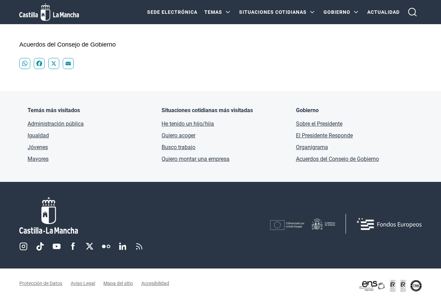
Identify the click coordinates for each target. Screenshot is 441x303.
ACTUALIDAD (383, 12)
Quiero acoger (178, 135)
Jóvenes (38, 147)
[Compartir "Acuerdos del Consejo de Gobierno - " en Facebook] (39, 63)
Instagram (23, 246)
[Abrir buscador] (412, 12)
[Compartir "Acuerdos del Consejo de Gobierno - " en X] (53, 63)
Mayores (38, 159)
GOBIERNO (337, 12)
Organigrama (312, 147)
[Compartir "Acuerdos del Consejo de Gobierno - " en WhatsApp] (24, 63)
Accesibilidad (155, 283)
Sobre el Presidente (319, 123)
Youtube (56, 246)
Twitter (89, 246)
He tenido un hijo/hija (188, 123)
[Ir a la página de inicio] (49, 12)
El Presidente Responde (324, 135)
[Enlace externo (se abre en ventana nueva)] (390, 286)
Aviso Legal (83, 283)
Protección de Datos (40, 283)
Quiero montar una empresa (195, 159)
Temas (213, 12)
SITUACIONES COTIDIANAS (273, 12)
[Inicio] (112, 215)
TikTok (40, 246)
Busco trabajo (178, 147)
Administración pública (56, 123)
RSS (139, 246)
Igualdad (38, 135)
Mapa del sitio (118, 283)
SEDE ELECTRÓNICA (172, 12)
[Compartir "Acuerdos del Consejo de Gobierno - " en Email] (68, 63)
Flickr (106, 246)
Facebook (73, 246)
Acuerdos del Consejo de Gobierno (337, 159)
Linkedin (122, 246)
